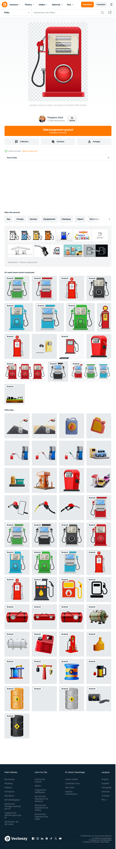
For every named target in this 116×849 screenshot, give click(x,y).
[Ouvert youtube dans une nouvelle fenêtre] (60, 838)
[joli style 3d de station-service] (98, 346)
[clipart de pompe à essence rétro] (71, 288)
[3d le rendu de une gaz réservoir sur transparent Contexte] (98, 616)
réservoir (94, 219)
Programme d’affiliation (39, 791)
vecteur (33, 219)
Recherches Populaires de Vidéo (40, 816)
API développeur (12, 799)
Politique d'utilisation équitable (94, 841)
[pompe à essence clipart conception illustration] (17, 288)
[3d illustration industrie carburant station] (17, 480)
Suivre (72, 120)
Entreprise (9, 791)
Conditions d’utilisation (99, 838)
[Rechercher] (102, 12)
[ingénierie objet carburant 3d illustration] (71, 425)
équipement (49, 219)
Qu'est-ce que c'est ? (30, 151)
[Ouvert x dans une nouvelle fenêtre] (56, 838)
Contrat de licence (39, 780)
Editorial (56, 4)
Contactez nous (71, 783)
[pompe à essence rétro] (104, 317)
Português (104, 787)
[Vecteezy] (4, 4)
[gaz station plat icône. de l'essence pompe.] (44, 589)
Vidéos (42, 4)
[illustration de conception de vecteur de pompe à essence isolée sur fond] (25, 371)
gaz (8, 219)
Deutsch (103, 791)
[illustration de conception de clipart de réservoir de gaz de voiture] (17, 616)
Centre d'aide (70, 779)
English (103, 779)
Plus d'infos (12, 157)
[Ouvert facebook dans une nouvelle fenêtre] (33, 838)
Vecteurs (14, 4)
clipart (80, 219)
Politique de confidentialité (98, 840)
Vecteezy (9, 783)
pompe (20, 219)
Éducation (9, 795)
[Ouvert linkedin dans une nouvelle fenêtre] (42, 838)
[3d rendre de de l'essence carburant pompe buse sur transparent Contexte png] (44, 507)
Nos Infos (68, 787)
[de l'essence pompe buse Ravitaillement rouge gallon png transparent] (17, 453)
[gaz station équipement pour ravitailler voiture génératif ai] (71, 644)
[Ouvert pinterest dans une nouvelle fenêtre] (47, 838)
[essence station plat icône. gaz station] (71, 589)
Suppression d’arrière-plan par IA (11, 815)
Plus (69, 4)
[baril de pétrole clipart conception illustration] (17, 698)
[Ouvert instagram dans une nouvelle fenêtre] (37, 838)
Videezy (8, 787)
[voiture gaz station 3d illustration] (98, 453)
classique (66, 219)
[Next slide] (104, 219)
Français (104, 795)
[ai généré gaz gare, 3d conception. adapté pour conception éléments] (44, 480)
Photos (28, 4)
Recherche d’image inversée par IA (12, 806)
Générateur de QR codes (11, 822)
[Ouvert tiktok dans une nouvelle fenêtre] (51, 838)
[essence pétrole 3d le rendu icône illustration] (98, 644)
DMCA (37, 785)
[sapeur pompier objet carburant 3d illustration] (98, 425)
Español (103, 783)
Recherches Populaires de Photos (40, 807)
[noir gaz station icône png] (98, 589)
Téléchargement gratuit (58, 131)
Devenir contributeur (70, 792)
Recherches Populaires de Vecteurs (40, 798)
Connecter (101, 4)
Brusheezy (9, 779)
